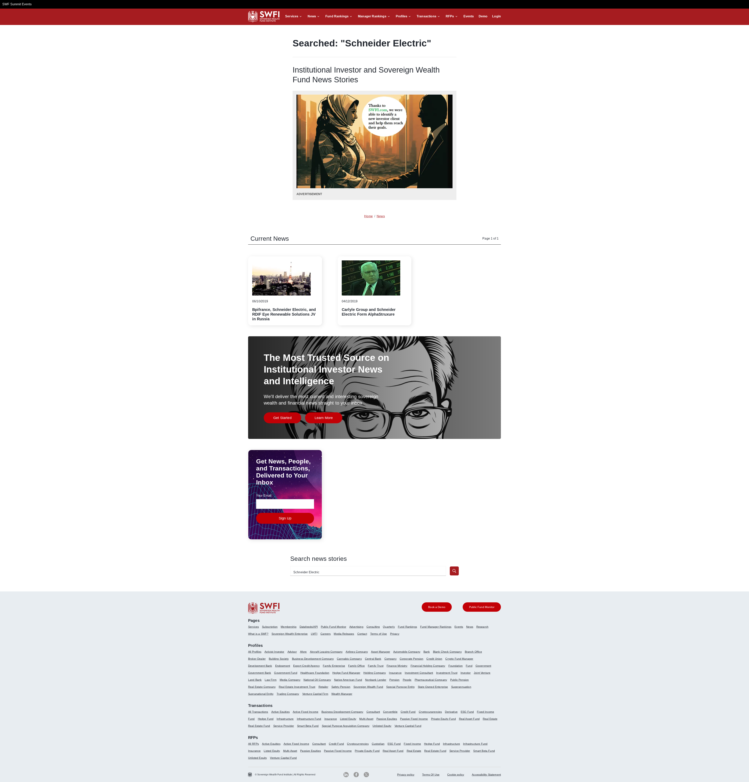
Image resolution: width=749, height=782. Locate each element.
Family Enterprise (334, 665)
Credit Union (434, 658)
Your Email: (264, 495)
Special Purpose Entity (400, 686)
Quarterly (389, 626)
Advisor (292, 651)
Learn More (329, 419)
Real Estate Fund (259, 725)
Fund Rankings (337, 16)
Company (390, 658)
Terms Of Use (430, 774)
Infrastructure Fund (309, 718)
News (312, 16)
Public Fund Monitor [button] (481, 607)
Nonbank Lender (375, 679)
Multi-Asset (366, 718)
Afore (303, 651)
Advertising (356, 626)
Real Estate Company (262, 686)
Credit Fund (408, 711)
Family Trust (375, 665)
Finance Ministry (397, 665)
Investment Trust (446, 672)
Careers (325, 633)
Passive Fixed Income (414, 718)
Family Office (356, 665)
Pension (394, 679)
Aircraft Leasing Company (326, 651)
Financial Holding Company (428, 665)
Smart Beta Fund (308, 725)
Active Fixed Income (305, 711)
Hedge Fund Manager (346, 672)
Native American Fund (348, 679)
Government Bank (259, 672)
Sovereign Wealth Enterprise (290, 633)
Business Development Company (313, 658)
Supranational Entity (260, 693)
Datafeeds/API (309, 626)
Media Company (290, 679)
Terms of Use (378, 633)
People (407, 679)
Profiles (401, 16)
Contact (362, 633)
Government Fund (285, 672)
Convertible (390, 711)
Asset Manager (380, 651)
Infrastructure (285, 718)
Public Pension (459, 679)
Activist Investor (274, 651)
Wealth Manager (341, 693)
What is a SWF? (258, 633)
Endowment (282, 665)
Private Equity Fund (443, 718)
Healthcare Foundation (314, 672)
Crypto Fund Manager (459, 658)
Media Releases (344, 633)
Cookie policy (455, 774)
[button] (294, 16)
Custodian (378, 743)
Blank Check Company (447, 651)
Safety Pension (340, 686)
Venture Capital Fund (408, 725)
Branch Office (473, 651)
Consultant (373, 711)
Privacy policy (405, 774)
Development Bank (260, 665)
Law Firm (270, 679)
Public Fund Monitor (333, 626)
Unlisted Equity (382, 725)
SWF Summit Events (17, 4)
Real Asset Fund (469, 718)
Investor (466, 672)
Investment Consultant (419, 672)
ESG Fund (467, 711)
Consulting (373, 626)
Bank (426, 651)
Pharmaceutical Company (431, 679)
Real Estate (490, 718)
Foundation (455, 665)
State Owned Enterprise (433, 686)
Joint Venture (482, 672)
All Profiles (254, 651)
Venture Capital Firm (315, 693)
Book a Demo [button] (436, 607)
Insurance (395, 672)
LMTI (314, 633)
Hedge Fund (266, 718)
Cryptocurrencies (358, 743)
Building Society (279, 658)
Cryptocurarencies (430, 711)
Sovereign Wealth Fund (368, 686)
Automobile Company (406, 651)
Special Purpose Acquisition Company (346, 725)
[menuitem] (255, 628)
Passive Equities (386, 718)
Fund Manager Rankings (435, 626)
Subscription (270, 626)
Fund (469, 665)
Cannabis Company (349, 658)
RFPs (450, 16)
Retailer (323, 686)
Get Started (287, 419)
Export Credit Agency (306, 665)
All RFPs (253, 743)
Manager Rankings (372, 16)
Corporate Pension (411, 658)
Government (483, 665)
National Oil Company (317, 679)
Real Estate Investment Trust (297, 686)
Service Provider (283, 725)
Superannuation (461, 686)
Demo (483, 16)
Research (482, 626)
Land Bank (255, 679)
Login (496, 16)
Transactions (426, 16)
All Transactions (258, 711)
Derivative (451, 711)
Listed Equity (348, 718)
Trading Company (288, 693)
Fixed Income (485, 711)
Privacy (394, 633)
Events (468, 16)
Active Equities (280, 711)
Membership (288, 626)
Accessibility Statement (486, 774)
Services (291, 16)
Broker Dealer (257, 658)
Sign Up (285, 518)
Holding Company (374, 672)
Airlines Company (357, 651)
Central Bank (373, 658)
